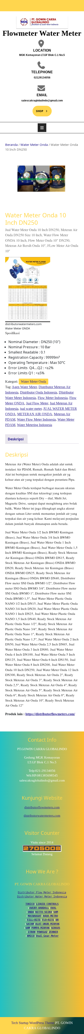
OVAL (53, 907)
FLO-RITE (48, 919)
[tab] (42, 127)
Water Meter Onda (34, 144)
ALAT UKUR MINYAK (47, 923)
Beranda (11, 144)
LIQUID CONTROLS (47, 903)
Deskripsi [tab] (16, 439)
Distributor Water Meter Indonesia (42, 896)
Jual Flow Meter (37, 403)
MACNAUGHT (34, 915)
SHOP (38, 109)
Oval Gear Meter (47, 935)
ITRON (31, 931)
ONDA (31, 912)
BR (57, 919)
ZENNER (53, 931)
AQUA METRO (50, 915)
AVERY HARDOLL (39, 907)
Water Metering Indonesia (34, 425)
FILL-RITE (33, 919)
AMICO (30, 935)
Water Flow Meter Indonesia (36, 419)
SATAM (30, 923)
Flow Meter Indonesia (53, 398)
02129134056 (32, 77)
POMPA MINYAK (40, 927)
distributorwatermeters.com (42, 815)
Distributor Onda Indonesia (38, 392)
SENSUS (55, 927)
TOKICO (29, 903)
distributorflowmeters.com (42, 807)
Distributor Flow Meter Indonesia (42, 892)
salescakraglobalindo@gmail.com (39, 100)
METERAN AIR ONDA (34, 414)
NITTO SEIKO (43, 912)
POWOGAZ (42, 931)
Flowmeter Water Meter (42, 33)
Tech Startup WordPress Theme (32, 1023)
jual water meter (31, 408)
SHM (55, 912)
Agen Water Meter (24, 387)
